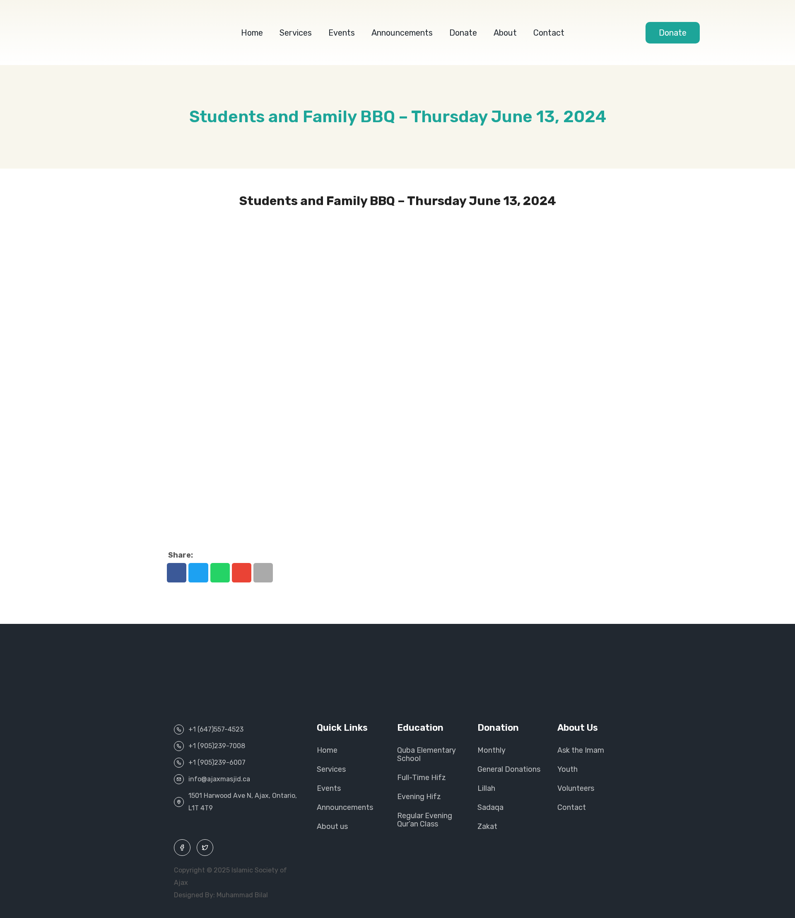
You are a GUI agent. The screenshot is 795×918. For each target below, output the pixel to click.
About (505, 33)
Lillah (486, 788)
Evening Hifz (419, 796)
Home (252, 33)
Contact (548, 33)
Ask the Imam (580, 750)
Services (295, 33)
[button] (176, 572)
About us (332, 826)
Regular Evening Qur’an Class (424, 820)
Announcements (402, 33)
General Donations (508, 769)
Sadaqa (490, 807)
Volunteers (575, 788)
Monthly (491, 750)
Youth (567, 769)
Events (341, 33)
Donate (463, 33)
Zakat (487, 826)
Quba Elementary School (426, 754)
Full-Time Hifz (421, 777)
